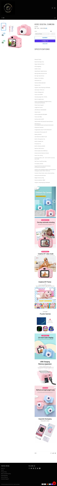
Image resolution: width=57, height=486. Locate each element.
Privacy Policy (4, 471)
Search (2, 470)
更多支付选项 (45, 43)
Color (36, 31)
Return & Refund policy (6, 473)
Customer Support (5, 478)
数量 (51, 31)
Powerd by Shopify (17, 484)
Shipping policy (4, 475)
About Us (3, 468)
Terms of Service (4, 477)
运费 (46, 28)
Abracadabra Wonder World (8, 484)
